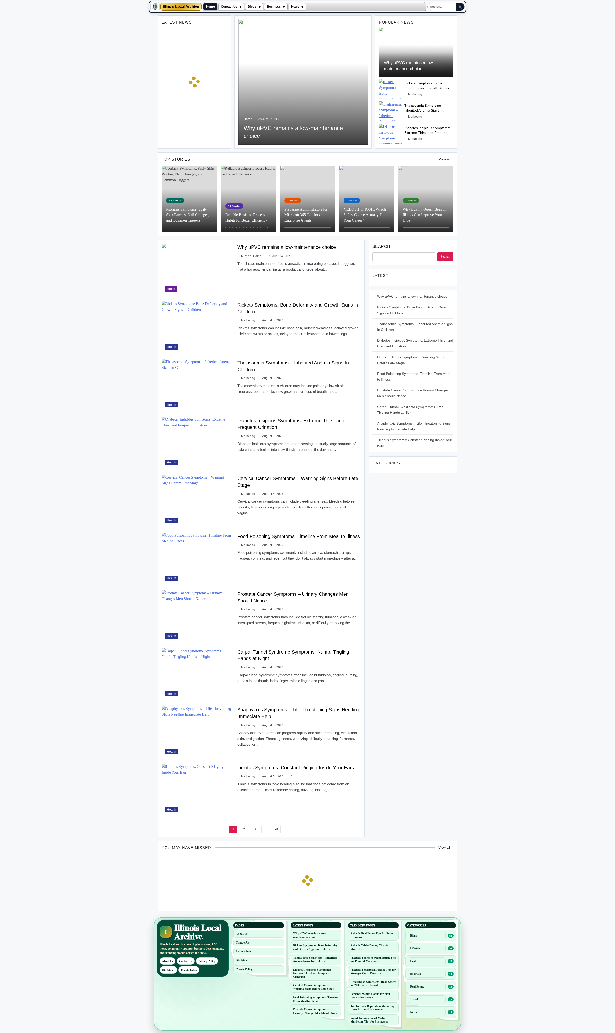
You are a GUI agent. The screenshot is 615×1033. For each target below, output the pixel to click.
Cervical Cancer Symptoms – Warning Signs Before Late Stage (313, 987)
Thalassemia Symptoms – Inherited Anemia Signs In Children (424, 110)
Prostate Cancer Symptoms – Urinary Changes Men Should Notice (316, 1011)
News (295, 6)
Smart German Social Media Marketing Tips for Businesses (369, 1020)
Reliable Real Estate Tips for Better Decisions (372, 935)
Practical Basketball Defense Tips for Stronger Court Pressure (373, 971)
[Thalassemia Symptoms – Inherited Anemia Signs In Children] (390, 111)
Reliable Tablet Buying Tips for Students (370, 947)
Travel (414, 999)
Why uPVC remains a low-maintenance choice (286, 247)
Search (381, 246)
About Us (167, 961)
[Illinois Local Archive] (155, 6)
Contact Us (229, 6)
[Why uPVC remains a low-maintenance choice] (303, 82)
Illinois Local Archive (181, 7)
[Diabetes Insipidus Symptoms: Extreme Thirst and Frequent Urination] (390, 134)
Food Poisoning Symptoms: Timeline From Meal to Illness (298, 536)
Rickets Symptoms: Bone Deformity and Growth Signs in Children (427, 88)
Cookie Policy (189, 970)
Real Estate (417, 986)
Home (210, 6)
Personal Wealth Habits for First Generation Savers (370, 995)
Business (274, 6)
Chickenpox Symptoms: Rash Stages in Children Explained (373, 983)
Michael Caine (251, 256)
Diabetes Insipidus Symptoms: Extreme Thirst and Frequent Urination (427, 132)
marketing (415, 94)
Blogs (252, 6)
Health (171, 346)
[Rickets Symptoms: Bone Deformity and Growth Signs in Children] (390, 89)
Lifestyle (415, 948)
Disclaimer (168, 970)
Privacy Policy (206, 961)
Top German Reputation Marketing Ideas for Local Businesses (372, 1008)
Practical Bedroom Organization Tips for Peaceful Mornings (373, 959)
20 (276, 829)
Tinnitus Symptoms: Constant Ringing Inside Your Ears (295, 767)
